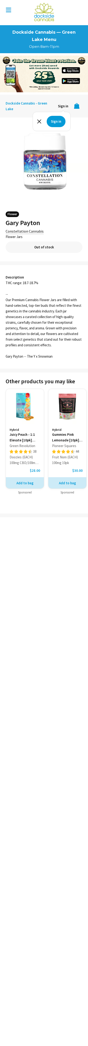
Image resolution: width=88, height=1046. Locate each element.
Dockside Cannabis (44, 12)
